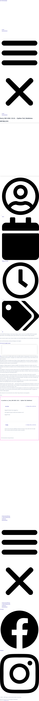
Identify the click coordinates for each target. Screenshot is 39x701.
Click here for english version (5, 343)
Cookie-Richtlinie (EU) (6, 517)
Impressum (4, 518)
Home (3, 29)
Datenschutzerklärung (6, 516)
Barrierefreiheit (4, 30)
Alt (2, 331)
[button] (19, 72)
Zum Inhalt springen (3, 0)
